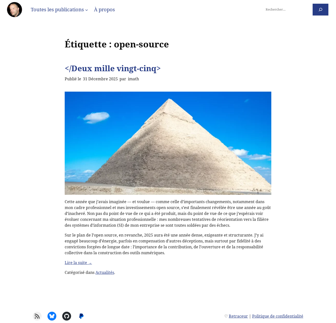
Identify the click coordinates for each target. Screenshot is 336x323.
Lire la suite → (78, 262)
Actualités (104, 272)
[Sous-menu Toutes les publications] (86, 9)
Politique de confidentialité (277, 316)
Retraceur (238, 316)
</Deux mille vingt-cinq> (113, 68)
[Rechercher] (321, 9)
